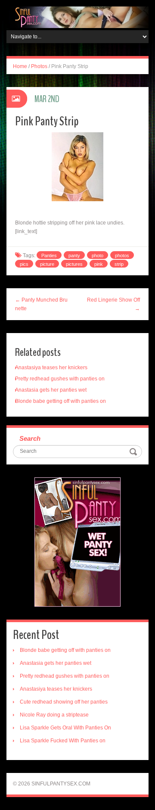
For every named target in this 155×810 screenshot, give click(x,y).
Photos (39, 66)
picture (47, 264)
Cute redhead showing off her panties (64, 702)
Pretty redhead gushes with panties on (60, 379)
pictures (74, 264)
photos (122, 255)
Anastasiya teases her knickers (51, 367)
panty (74, 255)
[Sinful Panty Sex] (77, 17)
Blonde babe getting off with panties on (60, 401)
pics (24, 264)
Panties (49, 255)
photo (97, 255)
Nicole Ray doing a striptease (54, 715)
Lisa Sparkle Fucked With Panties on (62, 741)
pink (98, 264)
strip (119, 264)
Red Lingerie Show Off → (113, 304)
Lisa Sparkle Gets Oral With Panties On (65, 728)
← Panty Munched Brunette (41, 304)
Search (29, 438)
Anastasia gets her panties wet (51, 390)
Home (20, 66)
